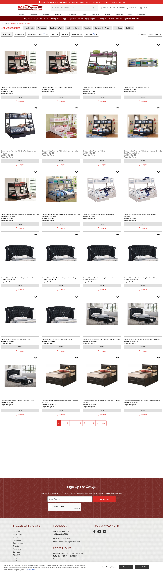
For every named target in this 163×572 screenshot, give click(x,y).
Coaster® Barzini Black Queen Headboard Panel (15, 339)
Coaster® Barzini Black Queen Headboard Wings (57, 339)
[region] (81, 567)
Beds (28, 23)
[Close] (159, 566)
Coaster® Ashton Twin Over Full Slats (94, 151)
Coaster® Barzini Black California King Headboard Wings (59, 278)
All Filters (8, 34)
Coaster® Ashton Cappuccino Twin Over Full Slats (57, 87)
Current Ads (71, 14)
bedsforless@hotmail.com (69, 541)
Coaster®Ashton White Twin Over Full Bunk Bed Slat (98, 214)
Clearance (58, 14)
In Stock (46, 14)
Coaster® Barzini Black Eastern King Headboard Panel (99, 278)
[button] (101, 8)
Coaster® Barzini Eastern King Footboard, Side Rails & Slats (142, 339)
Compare (21, 101)
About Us (119, 14)
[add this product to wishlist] (35, 44)
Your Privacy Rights (109, 567)
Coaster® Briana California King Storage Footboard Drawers (142, 401)
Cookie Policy (30, 570)
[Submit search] (93, 8)
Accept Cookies (141, 567)
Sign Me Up (104, 499)
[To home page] (30, 8)
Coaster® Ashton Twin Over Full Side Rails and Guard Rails (60, 151)
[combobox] (20, 34)
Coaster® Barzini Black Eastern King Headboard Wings (140, 278)
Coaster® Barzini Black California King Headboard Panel (18, 278)
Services (107, 14)
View (20, 97)
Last (103, 423)
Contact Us (141, 14)
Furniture (21, 14)
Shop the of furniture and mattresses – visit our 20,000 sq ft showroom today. (83, 2)
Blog (130, 14)
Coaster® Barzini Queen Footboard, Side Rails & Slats (17, 401)
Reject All (126, 567)
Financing (95, 14)
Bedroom (21, 23)
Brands (84, 14)
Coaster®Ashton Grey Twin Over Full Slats (136, 87)
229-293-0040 (65, 538)
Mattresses (33, 14)
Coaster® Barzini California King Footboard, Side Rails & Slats (101, 339)
